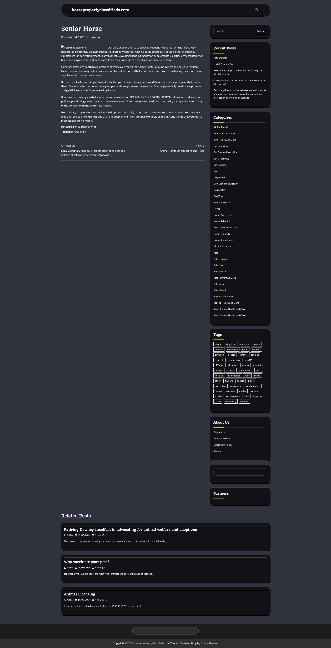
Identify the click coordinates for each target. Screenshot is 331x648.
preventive (220, 385)
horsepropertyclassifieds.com (100, 9)
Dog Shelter (219, 189)
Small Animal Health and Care (229, 309)
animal (256, 344)
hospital (219, 375)
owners (229, 380)
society (254, 391)
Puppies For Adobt (223, 296)
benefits (256, 349)
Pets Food (218, 265)
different (219, 365)
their (246, 396)
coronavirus (233, 360)
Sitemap (217, 450)
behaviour (232, 349)
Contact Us (219, 432)
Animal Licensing (79, 594)
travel (218, 401)
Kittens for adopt (222, 246)
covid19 (248, 360)
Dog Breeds (219, 177)
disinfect (233, 365)
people (240, 380)
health (218, 370)
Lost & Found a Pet (223, 64)
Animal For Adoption (224, 133)
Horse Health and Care (225, 227)
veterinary (230, 401)
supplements (233, 396)
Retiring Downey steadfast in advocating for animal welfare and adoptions (130, 530)
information (234, 375)
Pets (215, 252)
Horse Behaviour (222, 221)
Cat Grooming (221, 158)
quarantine (236, 385)
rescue (218, 391)
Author (96, 37)
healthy (230, 370)
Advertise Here (221, 438)
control (219, 360)
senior (82, 131)
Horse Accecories (222, 215)
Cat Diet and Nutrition (225, 152)
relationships (253, 385)
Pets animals (220, 57)
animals (219, 349)
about (218, 344)
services (230, 391)
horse (73, 131)
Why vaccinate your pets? (86, 562)
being (245, 349)
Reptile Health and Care (226, 302)
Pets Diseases (220, 258)
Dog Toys (218, 196)
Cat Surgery (219, 164)
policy (251, 380)
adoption (230, 344)
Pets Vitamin (220, 290)
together (257, 396)
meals (257, 375)
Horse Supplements (84, 126)
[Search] (256, 9)
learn (247, 375)
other (218, 380)
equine (245, 365)
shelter (242, 391)
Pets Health (219, 271)
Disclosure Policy (222, 444)
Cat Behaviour (221, 145)
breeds (231, 354)
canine (243, 354)
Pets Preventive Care (224, 277)
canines (255, 354)
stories (218, 396)
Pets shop (218, 283)
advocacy (244, 344)
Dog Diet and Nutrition (225, 183)
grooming (258, 365)
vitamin (244, 401)
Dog (215, 171)
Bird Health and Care (224, 139)
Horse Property (221, 233)
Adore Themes (209, 643)
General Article (221, 202)
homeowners (245, 370)
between (219, 354)
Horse (216, 208)
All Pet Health (220, 127)
